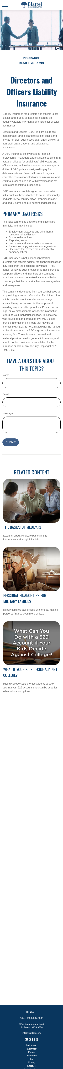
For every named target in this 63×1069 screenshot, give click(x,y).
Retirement (31, 1045)
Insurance (31, 1055)
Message (7, 413)
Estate (31, 1052)
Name (5, 375)
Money (31, 1062)
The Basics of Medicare (22, 527)
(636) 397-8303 (35, 1018)
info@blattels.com (31, 1033)
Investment (31, 1048)
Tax (31, 1059)
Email (5, 394)
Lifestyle (31, 1065)
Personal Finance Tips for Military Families (24, 598)
